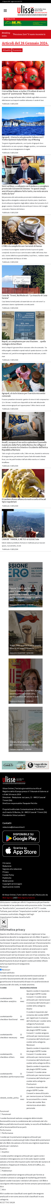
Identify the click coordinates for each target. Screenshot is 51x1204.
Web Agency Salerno (26, 897)
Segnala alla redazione (12, 869)
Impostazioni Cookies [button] (9, 917)
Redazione (6, 866)
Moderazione (7, 881)
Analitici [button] (3, 1149)
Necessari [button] (4, 966)
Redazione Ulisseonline (17, 605)
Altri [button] (2, 1186)
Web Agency (7, 897)
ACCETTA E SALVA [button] (7, 1202)
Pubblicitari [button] (5, 1167)
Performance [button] (5, 1130)
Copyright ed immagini (12, 884)
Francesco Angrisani (16, 749)
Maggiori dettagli (26, 914)
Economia (17, 50)
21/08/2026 (29, 605)
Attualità (7, 50)
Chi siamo (6, 863)
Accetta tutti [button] (24, 917)
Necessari (6, 969)
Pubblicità (6, 878)
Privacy (5, 872)
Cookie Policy (8, 875)
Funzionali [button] (4, 1111)
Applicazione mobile (11, 887)
